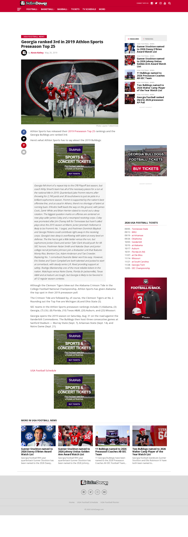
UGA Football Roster (109, 502)
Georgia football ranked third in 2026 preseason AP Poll (150, 100)
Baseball (62, 9)
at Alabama (137, 245)
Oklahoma (137, 238)
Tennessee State (140, 229)
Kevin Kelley (37, 52)
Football (31, 9)
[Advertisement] (94, 19)
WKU (134, 232)
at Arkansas (137, 235)
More (102, 9)
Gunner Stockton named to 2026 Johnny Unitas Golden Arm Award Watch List (151, 62)
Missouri (136, 258)
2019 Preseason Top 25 (81, 131)
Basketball (47, 9)
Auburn (135, 248)
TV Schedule (89, 9)
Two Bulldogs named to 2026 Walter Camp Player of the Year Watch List (151, 87)
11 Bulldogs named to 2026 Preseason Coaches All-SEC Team (151, 75)
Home (72, 502)
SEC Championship (141, 268)
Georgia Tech (138, 264)
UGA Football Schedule (43, 370)
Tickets (75, 9)
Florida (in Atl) (138, 251)
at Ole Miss (137, 255)
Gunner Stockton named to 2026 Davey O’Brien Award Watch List (150, 49)
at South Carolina (140, 261)
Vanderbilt (137, 242)
